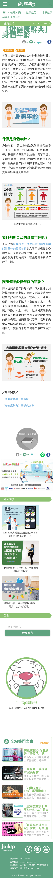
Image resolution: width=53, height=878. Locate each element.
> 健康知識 (14, 12)
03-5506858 (25, 858)
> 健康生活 (30, 12)
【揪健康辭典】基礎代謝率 (18, 405)
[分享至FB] (49, 41)
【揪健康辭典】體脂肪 (15, 398)
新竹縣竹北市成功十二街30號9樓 (34, 865)
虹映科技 (22, 875)
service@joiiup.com (28, 862)
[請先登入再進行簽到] (27, 439)
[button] (5, 4)
